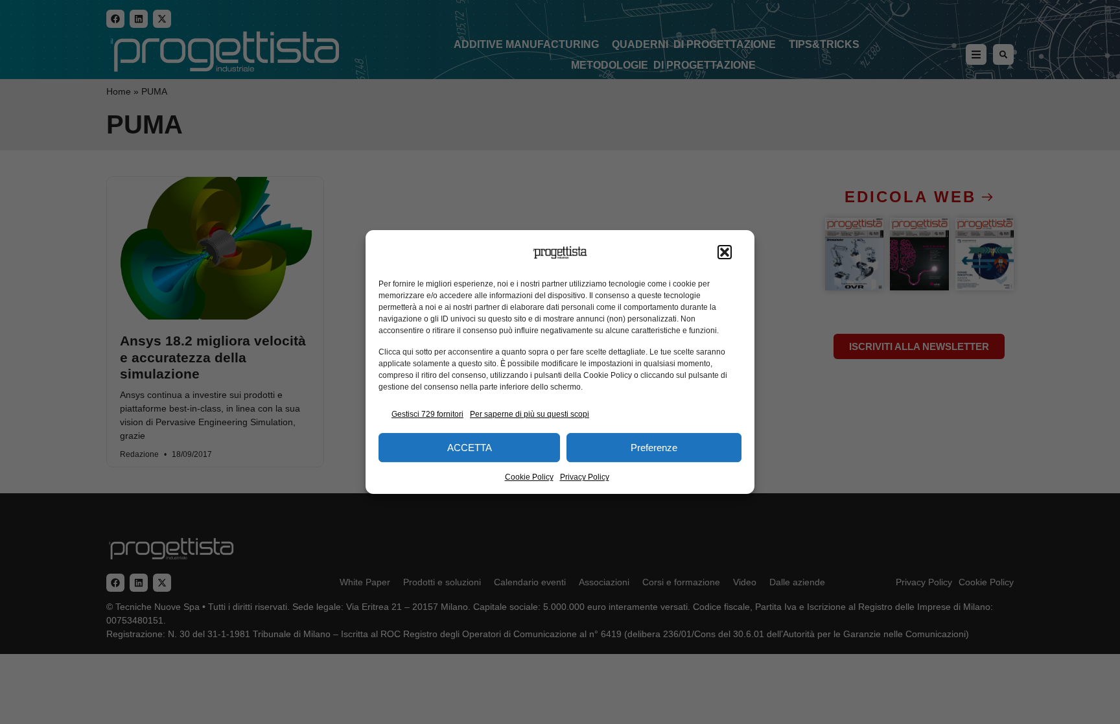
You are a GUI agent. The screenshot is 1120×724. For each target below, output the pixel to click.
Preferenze (654, 447)
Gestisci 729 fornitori (427, 414)
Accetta (469, 447)
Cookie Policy (529, 477)
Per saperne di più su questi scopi (529, 414)
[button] (724, 252)
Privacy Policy (584, 477)
